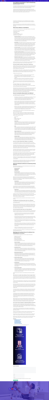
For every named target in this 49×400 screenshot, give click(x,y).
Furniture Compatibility (37, 386)
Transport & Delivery (37, 388)
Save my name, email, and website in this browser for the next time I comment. (22, 378)
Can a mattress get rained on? (18, 321)
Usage (36, 385)
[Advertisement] (24, 16)
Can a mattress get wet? (17, 320)
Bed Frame (36, 392)
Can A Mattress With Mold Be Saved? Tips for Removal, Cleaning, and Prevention (21, 324)
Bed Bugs (36, 394)
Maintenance (37, 387)
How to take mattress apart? (18, 322)
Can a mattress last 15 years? (18, 319)
